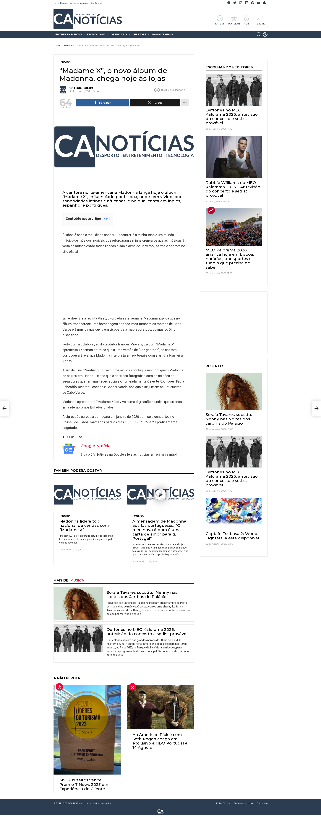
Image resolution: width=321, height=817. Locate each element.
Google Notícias (97, 445)
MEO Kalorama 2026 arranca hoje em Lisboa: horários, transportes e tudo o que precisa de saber (230, 259)
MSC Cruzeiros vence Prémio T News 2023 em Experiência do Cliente (83, 784)
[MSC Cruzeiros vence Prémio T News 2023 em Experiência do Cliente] (87, 730)
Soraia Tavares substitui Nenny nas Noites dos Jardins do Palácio (142, 594)
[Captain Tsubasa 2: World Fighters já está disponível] (234, 513)
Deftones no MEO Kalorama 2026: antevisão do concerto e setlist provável (147, 631)
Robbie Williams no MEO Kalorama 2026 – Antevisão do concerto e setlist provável (233, 189)
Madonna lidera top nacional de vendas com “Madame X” (84, 525)
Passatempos (162, 34)
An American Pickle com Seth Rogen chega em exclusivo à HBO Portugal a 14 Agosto (159, 741)
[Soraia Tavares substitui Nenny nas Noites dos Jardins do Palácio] (78, 603)
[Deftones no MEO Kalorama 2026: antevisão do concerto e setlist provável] (78, 638)
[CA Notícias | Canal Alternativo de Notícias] (160, 811)
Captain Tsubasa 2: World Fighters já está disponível (232, 535)
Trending (259, 23)
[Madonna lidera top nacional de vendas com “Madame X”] (87, 494)
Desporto (119, 34)
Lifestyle (139, 34)
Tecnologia (96, 34)
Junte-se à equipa (79, 2)
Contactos (96, 2)
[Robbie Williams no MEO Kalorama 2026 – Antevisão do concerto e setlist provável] (234, 157)
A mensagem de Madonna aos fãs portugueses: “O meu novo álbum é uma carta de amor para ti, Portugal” (159, 530)
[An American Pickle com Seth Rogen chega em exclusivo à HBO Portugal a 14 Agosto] (160, 707)
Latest (219, 23)
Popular (234, 23)
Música (65, 516)
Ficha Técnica (61, 2)
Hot (246, 23)
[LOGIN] (265, 34)
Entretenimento (68, 34)
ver (106, 218)
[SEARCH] (259, 34)
